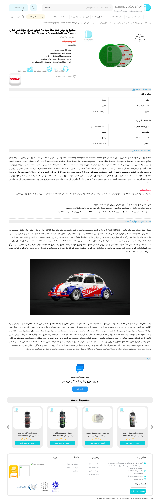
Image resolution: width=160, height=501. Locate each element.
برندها (65, 16)
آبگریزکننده (45, 341)
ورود (22, 7)
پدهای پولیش (94, 175)
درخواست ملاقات (72, 468)
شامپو (89, 341)
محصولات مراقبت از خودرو (39, 244)
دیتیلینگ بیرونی (135, 16)
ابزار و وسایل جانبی (81, 16)
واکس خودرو (140, 341)
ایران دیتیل (105, 498)
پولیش (82, 341)
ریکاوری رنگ (99, 16)
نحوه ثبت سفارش (94, 471)
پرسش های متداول (93, 474)
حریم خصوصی (94, 478)
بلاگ (55, 16)
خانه (147, 16)
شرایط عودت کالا (94, 464)
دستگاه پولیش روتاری (30, 157)
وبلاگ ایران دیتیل (72, 464)
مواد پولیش (14, 175)
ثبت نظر (80, 389)
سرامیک (69, 341)
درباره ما (75, 471)
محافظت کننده (32, 341)
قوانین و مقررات (94, 467)
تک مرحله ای (101, 161)
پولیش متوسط (115, 161)
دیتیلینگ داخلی (116, 16)
